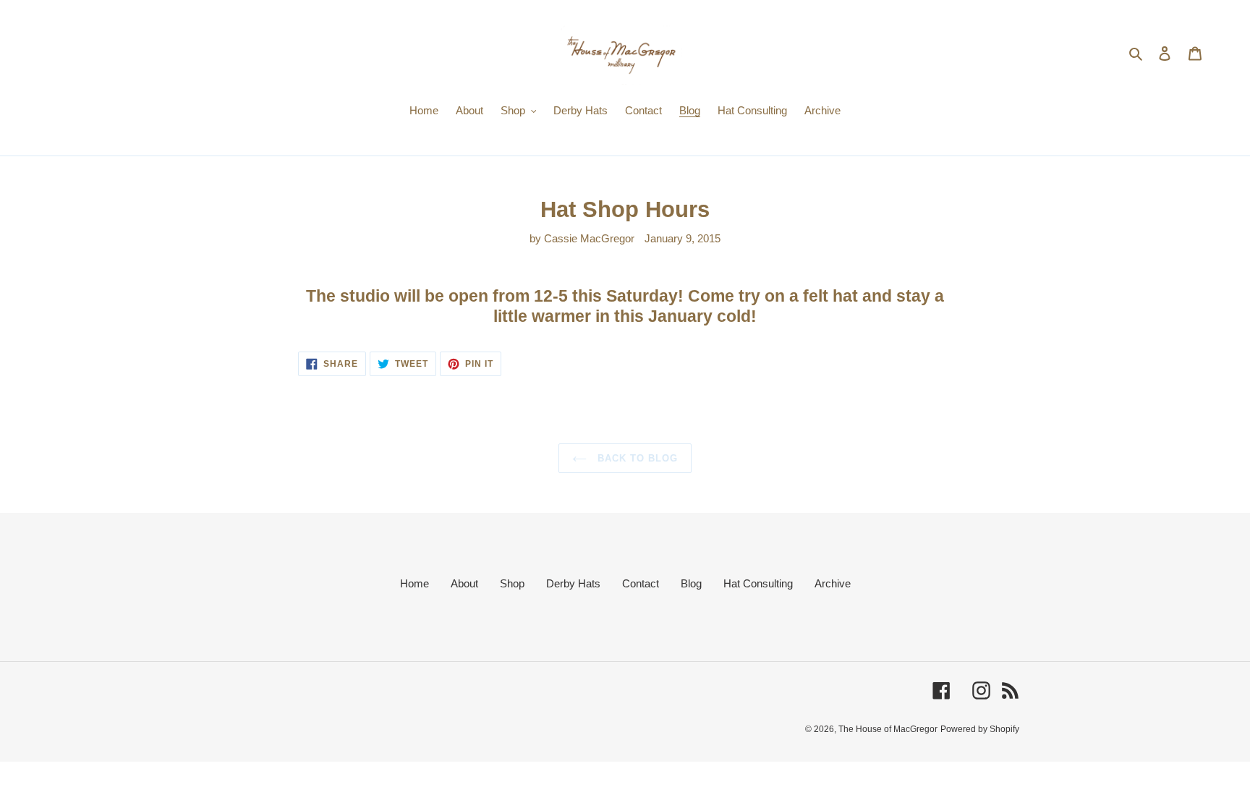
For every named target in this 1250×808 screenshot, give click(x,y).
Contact (640, 583)
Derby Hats (573, 583)
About (464, 583)
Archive (833, 583)
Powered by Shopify (979, 729)
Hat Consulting (758, 583)
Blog (691, 583)
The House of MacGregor (888, 729)
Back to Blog (636, 458)
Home (414, 583)
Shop (512, 583)
